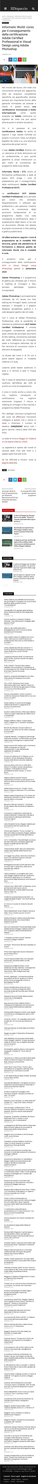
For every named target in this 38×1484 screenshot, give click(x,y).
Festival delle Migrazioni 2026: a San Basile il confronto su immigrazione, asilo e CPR (19, 1013)
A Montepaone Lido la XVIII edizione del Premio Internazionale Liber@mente (18, 1348)
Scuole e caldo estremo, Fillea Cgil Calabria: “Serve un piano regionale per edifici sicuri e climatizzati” (19, 713)
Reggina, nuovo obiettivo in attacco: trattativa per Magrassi (17, 1414)
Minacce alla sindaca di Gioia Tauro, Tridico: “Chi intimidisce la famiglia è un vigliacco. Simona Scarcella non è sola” (20, 1191)
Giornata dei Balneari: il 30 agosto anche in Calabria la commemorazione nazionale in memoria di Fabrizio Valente (19, 1084)
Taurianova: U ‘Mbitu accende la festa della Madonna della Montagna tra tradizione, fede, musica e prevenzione (19, 1060)
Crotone (12, 1481)
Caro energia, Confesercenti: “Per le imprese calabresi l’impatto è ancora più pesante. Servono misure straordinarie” (18, 1109)
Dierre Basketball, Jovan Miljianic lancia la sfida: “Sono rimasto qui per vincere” (19, 912)
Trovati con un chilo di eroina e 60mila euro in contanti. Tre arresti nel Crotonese (20, 1284)
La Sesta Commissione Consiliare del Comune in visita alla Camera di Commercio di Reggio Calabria (20, 1152)
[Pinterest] (20, 60)
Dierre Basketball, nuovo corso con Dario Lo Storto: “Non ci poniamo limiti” (19, 1392)
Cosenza (6, 1481)
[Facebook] (10, 60)
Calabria (5, 520)
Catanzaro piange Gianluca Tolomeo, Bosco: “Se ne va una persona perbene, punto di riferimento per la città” (20, 1429)
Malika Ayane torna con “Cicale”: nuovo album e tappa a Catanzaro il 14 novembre (19, 789)
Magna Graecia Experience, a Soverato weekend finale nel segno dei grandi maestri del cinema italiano (18, 1251)
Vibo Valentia (20, 1481)
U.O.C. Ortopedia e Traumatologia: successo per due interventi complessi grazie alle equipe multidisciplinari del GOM (20, 842)
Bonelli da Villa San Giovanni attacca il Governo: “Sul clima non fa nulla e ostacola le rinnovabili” (19, 729)
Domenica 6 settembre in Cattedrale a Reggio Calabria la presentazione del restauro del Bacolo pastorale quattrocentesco (18, 1162)
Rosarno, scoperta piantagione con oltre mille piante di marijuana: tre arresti (19, 677)
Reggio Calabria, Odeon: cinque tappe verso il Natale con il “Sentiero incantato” (19, 721)
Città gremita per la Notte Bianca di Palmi (19, 1028)
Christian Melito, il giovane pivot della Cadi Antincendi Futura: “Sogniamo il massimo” (19, 1244)
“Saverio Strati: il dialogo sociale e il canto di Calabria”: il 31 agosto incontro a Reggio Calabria (20, 1376)
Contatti (7, 1476)
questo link (19, 420)
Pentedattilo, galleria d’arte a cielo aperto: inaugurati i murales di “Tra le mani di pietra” (19, 1051)
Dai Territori (11, 470)
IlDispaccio (7, 1479)
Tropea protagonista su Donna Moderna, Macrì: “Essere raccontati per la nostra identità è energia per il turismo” (19, 1457)
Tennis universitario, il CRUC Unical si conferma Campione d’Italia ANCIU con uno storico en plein (20, 696)
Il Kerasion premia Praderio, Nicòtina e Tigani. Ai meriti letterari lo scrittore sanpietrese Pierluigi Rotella (18, 1143)
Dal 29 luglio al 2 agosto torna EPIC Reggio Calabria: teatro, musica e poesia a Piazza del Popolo (24, 577)
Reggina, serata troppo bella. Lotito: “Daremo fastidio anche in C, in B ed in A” (19, 1407)
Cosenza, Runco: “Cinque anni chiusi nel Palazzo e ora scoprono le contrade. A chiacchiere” (18, 1340)
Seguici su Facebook (28, 1476)
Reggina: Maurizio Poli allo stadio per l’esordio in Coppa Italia (17, 1332)
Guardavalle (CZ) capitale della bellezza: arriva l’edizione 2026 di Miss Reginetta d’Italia (18, 612)
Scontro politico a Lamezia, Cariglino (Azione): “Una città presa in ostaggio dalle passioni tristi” (19, 621)
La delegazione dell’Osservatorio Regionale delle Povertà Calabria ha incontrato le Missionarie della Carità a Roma (20, 1127)
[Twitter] (15, 60)
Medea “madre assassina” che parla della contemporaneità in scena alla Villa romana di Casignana (20, 1260)
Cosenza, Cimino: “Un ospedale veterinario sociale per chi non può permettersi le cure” (19, 1021)
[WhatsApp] (24, 60)
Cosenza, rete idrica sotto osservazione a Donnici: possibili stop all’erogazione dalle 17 (19, 1448)
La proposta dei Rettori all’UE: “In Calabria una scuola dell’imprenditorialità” (19, 1318)
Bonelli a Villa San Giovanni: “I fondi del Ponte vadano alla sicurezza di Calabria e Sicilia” (19, 806)
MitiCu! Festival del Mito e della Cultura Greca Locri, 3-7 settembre (18, 1325)
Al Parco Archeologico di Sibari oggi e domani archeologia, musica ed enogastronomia (17, 1292)
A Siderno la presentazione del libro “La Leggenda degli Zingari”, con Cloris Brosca (19, 898)
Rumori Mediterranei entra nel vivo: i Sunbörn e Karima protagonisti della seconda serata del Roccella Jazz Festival (19, 989)
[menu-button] (5, 8)
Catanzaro (25, 1479)
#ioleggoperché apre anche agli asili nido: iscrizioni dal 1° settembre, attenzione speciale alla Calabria (19, 866)
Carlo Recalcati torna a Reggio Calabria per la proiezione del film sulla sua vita (19, 825)
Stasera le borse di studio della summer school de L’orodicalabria (18, 997)
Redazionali (10, 16)
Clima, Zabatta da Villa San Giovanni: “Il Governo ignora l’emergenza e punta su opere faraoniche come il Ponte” (18, 649)
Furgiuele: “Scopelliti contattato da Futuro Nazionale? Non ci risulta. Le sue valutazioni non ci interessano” (19, 1118)
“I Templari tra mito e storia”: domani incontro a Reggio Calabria (17, 938)
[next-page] (6, 552)
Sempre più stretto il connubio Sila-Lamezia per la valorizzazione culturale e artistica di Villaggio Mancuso (19, 1182)
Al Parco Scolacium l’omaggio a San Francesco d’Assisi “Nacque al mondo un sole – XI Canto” (19, 1093)
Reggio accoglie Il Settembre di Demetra (19, 1033)
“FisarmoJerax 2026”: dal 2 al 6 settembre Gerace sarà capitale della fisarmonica (19, 850)
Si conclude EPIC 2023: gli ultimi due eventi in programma (28, 493)
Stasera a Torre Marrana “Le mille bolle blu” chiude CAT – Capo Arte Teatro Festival (20, 1101)
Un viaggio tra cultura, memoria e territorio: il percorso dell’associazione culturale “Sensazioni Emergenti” (19, 857)
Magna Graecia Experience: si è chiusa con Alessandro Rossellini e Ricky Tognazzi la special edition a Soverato (19, 797)
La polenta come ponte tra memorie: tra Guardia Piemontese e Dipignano (18, 1399)
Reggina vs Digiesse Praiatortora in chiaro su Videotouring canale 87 (19, 1277)
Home (4, 16)
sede (5, 423)
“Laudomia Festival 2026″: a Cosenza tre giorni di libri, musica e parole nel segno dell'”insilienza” (18, 658)
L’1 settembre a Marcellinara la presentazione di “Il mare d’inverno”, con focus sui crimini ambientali (19, 1211)
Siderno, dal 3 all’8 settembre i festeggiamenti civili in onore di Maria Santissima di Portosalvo (18, 630)
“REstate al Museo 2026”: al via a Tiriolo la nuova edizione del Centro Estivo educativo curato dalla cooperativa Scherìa (20, 1269)
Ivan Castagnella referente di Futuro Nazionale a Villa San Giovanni (17, 1311)
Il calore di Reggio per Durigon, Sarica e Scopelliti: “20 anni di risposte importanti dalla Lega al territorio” (24, 567)
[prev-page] (3, 552)
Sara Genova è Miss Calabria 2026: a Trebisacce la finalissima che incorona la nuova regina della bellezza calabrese (19, 1005)
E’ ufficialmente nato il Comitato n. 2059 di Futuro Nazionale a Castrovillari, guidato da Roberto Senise (19, 1367)
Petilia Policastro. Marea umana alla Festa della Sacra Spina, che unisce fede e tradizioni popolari (19, 920)
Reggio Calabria (16, 1479)
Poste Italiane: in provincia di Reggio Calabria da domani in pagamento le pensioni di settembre (17, 704)
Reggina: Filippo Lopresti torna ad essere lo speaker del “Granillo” (19, 1421)
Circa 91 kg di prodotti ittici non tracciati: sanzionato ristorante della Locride (18, 960)
